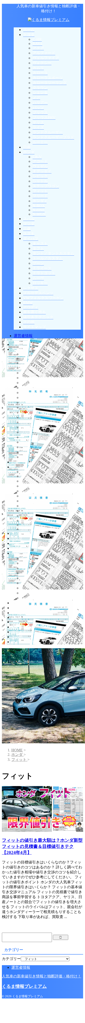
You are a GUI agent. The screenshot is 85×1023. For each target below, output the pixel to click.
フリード (28, 511)
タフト (26, 563)
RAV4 (25, 358)
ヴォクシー (30, 378)
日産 (15, 462)
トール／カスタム (36, 573)
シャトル (28, 496)
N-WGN (27, 529)
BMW (16, 617)
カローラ (28, 388)
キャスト (28, 558)
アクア (26, 363)
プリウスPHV (32, 432)
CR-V (25, 472)
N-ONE (27, 525)
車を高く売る (22, 627)
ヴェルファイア (34, 373)
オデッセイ (30, 486)
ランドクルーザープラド (41, 452)
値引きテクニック (26, 632)
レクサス (18, 603)
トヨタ (17, 349)
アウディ (18, 622)
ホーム (17, 344)
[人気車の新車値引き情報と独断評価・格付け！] (48, 20)
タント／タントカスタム (41, 568)
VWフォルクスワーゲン (31, 613)
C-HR (25, 354)
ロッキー (28, 598)
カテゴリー (11, 959)
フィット (28, 506)
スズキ (17, 548)
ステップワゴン (34, 501)
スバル (17, 533)
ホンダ (17, 467)
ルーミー (28, 457)
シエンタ (28, 407)
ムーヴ (26, 593)
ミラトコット (32, 588)
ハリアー (28, 417)
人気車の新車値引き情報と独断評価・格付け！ (41, 976)
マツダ (17, 538)
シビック (28, 491)
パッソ (26, 422)
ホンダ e (28, 516)
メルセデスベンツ (26, 608)
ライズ (26, 442)
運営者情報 (23, 336)
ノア (24, 412)
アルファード (32, 368)
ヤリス (26, 437)
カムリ (26, 383)
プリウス (28, 427)
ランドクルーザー (36, 447)
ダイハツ (18, 553)
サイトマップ (22, 642)
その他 (17, 637)
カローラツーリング (38, 398)
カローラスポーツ (36, 393)
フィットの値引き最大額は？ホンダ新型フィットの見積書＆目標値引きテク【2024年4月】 (42, 846)
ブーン (26, 578)
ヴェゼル (28, 481)
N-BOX (27, 520)
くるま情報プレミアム (24, 986)
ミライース (30, 583)
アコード (28, 476)
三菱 (15, 543)
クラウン (28, 402)
